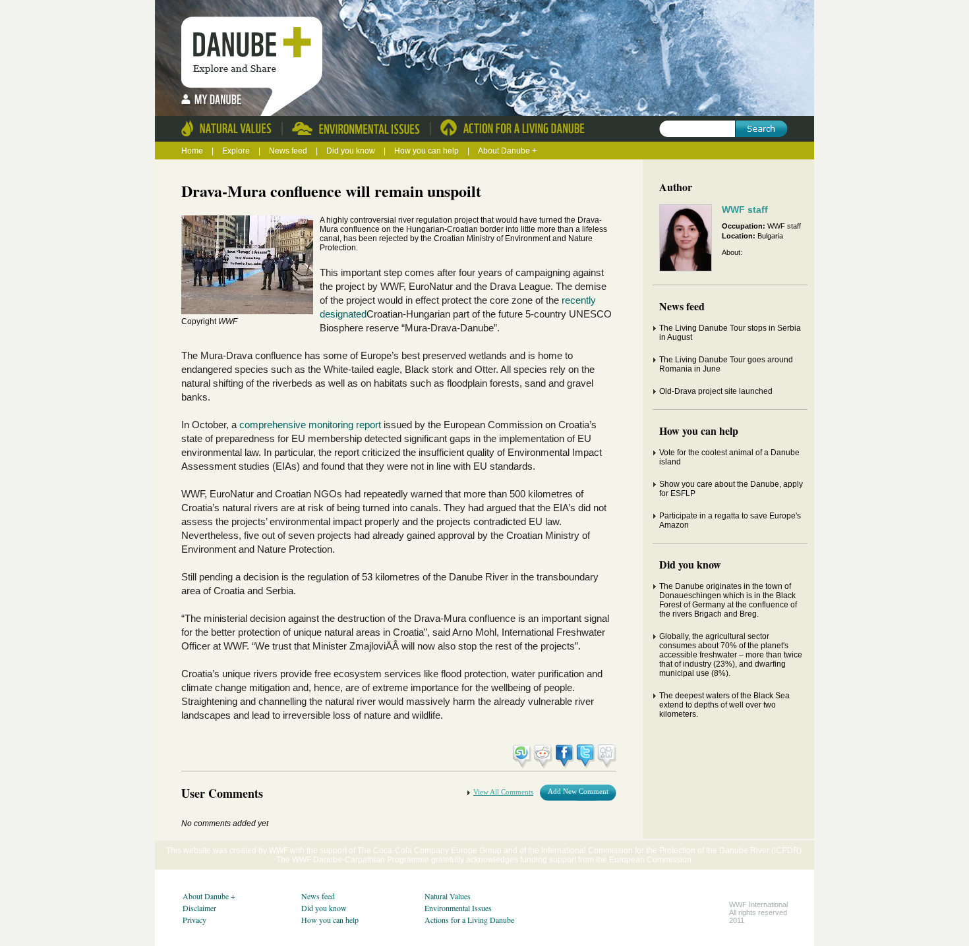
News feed (289, 150)
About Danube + (507, 150)
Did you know (351, 150)
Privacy (194, 919)
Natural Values (448, 896)
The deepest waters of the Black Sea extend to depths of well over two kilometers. (724, 705)
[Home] (255, 46)
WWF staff (745, 209)
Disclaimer (199, 908)
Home (192, 150)
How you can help (427, 150)
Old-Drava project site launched (716, 391)
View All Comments (503, 792)
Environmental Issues (458, 908)
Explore (236, 150)
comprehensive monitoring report (310, 424)
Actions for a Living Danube (469, 919)
